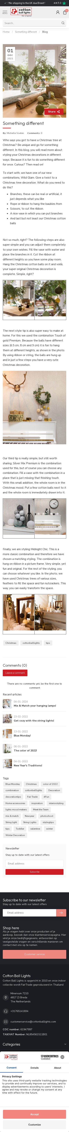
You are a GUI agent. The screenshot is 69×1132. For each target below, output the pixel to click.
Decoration (54, 790)
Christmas (11, 642)
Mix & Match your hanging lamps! (35, 705)
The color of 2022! (25, 750)
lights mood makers (16, 809)
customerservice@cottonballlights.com (33, 1021)
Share (51, 111)
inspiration (37, 803)
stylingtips (48, 822)
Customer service (34, 954)
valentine (35, 828)
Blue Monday (13, 784)
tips (48, 642)
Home (6, 32)
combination (12, 790)
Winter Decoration (15, 835)
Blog (45, 32)
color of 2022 (50, 784)
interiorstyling (56, 803)
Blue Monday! (22, 735)
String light (11, 822)
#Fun (46, 796)
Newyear (29, 816)
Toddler (20, 828)
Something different (26, 32)
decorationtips (13, 796)
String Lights (29, 822)
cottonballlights (31, 642)
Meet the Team (41, 809)
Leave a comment (15, 673)
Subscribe (34, 871)
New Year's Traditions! (28, 765)
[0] (64, 12)
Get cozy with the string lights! (34, 720)
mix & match (12, 816)
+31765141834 (19, 1011)
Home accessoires (15, 803)
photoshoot (46, 816)
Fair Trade (32, 796)
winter (49, 828)
